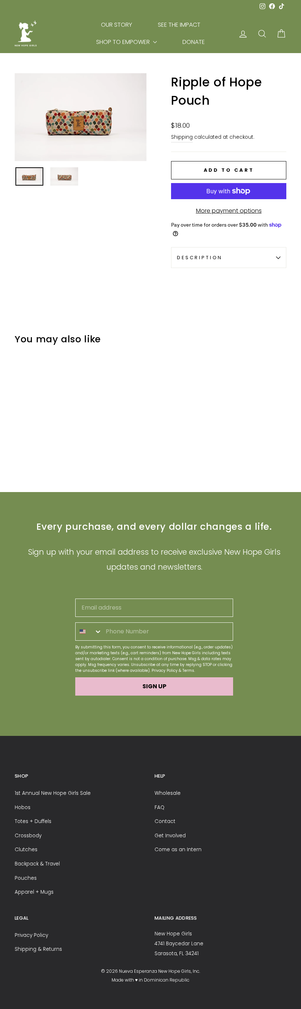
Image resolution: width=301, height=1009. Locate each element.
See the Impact (179, 25)
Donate (193, 42)
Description (199, 257)
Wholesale (168, 793)
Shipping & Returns (38, 949)
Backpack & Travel (37, 863)
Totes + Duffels (33, 821)
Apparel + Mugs (34, 892)
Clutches (26, 849)
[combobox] (89, 631)
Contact (165, 821)
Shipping (182, 137)
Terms (188, 670)
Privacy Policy (165, 670)
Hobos (22, 807)
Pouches (26, 878)
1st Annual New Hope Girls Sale (53, 793)
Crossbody (28, 835)
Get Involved (170, 835)
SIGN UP (154, 686)
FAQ (159, 807)
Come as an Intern (178, 849)
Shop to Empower (123, 42)
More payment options (229, 210)
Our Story (116, 25)
